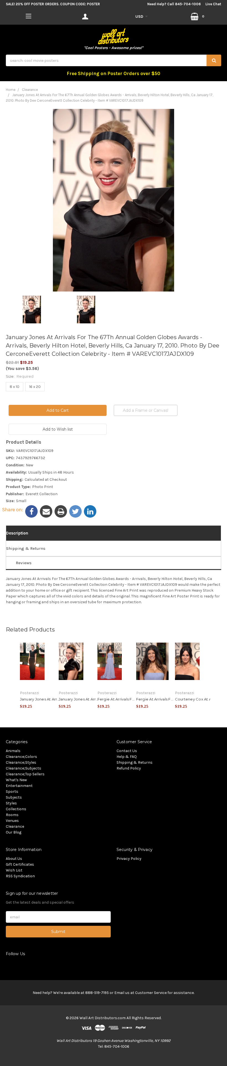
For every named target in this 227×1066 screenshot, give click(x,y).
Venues (12, 820)
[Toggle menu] (28, 16)
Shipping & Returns (25, 548)
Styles (11, 803)
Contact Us (127, 750)
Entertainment (19, 785)
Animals (13, 750)
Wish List (14, 870)
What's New (16, 780)
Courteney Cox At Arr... (196, 699)
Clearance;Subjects (23, 768)
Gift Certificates (20, 864)
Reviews (24, 562)
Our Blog (13, 832)
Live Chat (213, 4)
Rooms (12, 814)
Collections (16, 809)
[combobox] (113, 60)
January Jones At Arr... (40, 699)
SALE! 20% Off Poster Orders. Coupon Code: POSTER (53, 4)
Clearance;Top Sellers (25, 774)
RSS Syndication (20, 876)
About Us (14, 858)
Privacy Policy (129, 858)
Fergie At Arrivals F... (116, 699)
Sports (12, 791)
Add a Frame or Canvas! (145, 410)
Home (11, 90)
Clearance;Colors (21, 756)
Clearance (30, 90)
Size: (19, 376)
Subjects (14, 797)
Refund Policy (129, 768)
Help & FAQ (127, 756)
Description (17, 533)
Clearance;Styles (21, 762)
